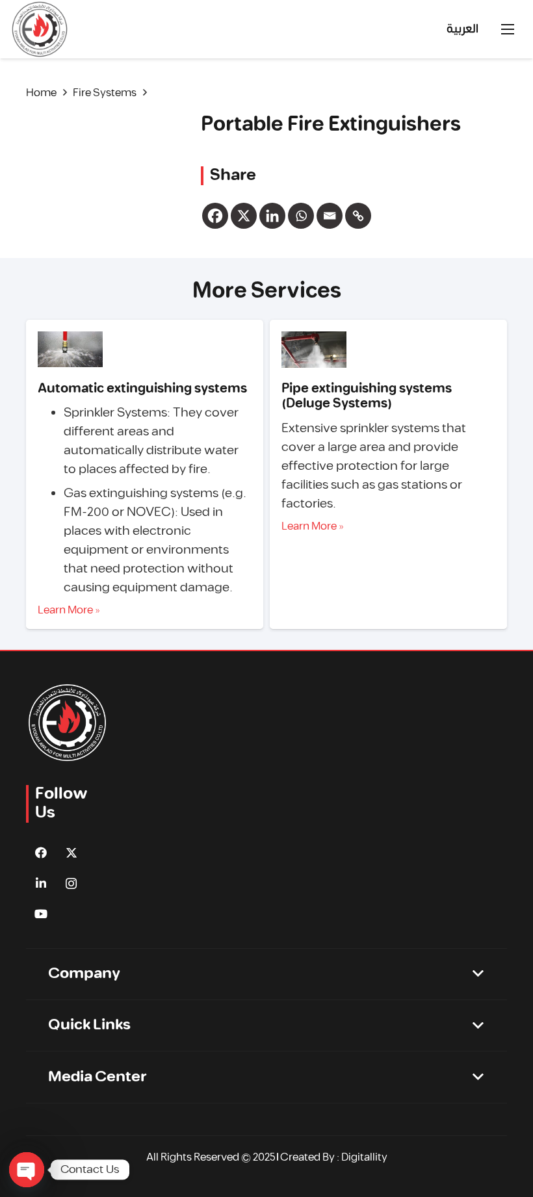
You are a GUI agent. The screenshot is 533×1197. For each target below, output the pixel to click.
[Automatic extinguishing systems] (70, 349)
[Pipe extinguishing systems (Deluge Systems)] (313, 349)
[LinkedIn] (40, 883)
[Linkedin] (272, 216)
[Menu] (508, 29)
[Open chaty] (26, 1169)
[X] (244, 216)
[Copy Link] (358, 216)
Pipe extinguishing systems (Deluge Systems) (366, 396)
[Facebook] (215, 216)
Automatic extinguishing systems (142, 388)
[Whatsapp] (301, 216)
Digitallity (364, 1157)
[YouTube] (40, 914)
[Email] (330, 216)
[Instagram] (71, 883)
